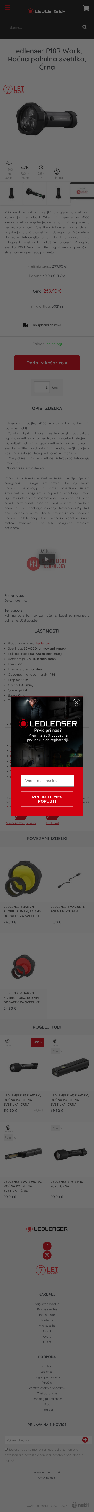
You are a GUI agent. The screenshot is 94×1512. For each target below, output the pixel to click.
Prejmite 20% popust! (47, 799)
